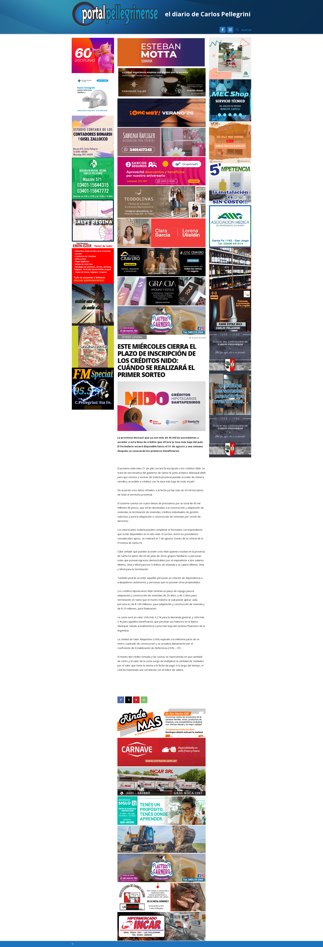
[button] (242, 30)
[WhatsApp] (144, 699)
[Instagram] (230, 30)
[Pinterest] (136, 699)
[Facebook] (223, 30)
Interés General (132, 337)
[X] (128, 699)
